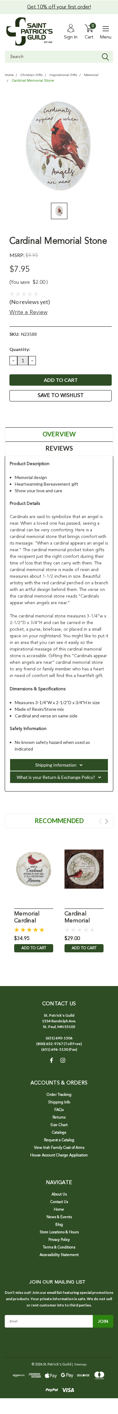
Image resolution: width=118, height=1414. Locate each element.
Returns (59, 1117)
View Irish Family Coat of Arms (59, 1148)
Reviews (59, 448)
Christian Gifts (31, 75)
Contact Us (59, 1202)
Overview (59, 434)
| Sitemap (79, 1364)
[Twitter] (36, 413)
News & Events (59, 1217)
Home (9, 75)
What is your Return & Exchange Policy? (56, 777)
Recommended (59, 820)
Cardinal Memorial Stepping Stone (77, 918)
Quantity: (19, 349)
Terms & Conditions (59, 1247)
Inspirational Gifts (63, 75)
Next (106, 821)
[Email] (20, 413)
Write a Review (28, 312)
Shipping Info (59, 1102)
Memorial (91, 75)
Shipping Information (55, 765)
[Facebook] (12, 413)
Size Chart (59, 1125)
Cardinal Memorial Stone (33, 81)
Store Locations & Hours (59, 1232)
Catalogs (59, 1133)
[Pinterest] (44, 413)
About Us (59, 1194)
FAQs (59, 1110)
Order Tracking (59, 1095)
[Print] (28, 413)
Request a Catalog (59, 1140)
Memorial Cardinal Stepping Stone (27, 918)
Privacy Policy (59, 1240)
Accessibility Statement (59, 1255)
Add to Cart (33, 948)
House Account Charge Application (59, 1155)
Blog (59, 1225)
